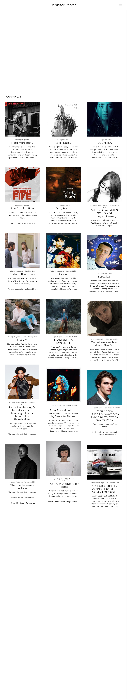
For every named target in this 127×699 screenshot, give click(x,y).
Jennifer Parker (63, 5)
